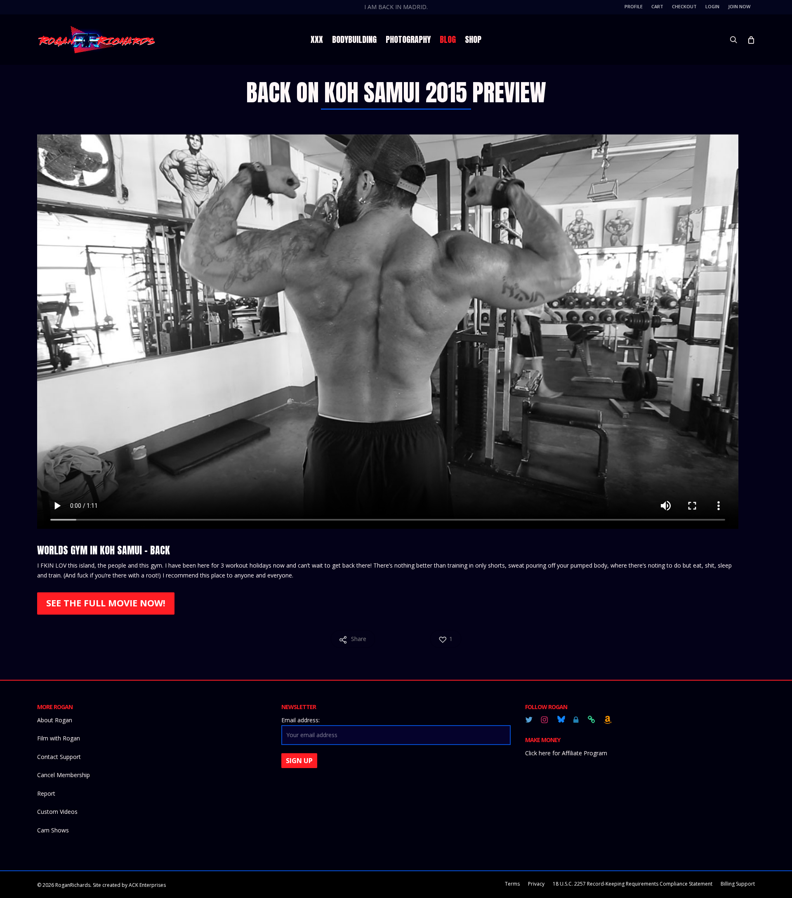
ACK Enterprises (147, 885)
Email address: (300, 720)
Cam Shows (53, 830)
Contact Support (59, 757)
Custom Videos (57, 812)
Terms (512, 883)
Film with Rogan (58, 738)
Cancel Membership (63, 775)
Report (46, 793)
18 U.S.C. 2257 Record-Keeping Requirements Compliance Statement (632, 883)
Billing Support (738, 883)
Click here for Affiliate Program (566, 753)
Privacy (536, 883)
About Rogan (54, 720)
